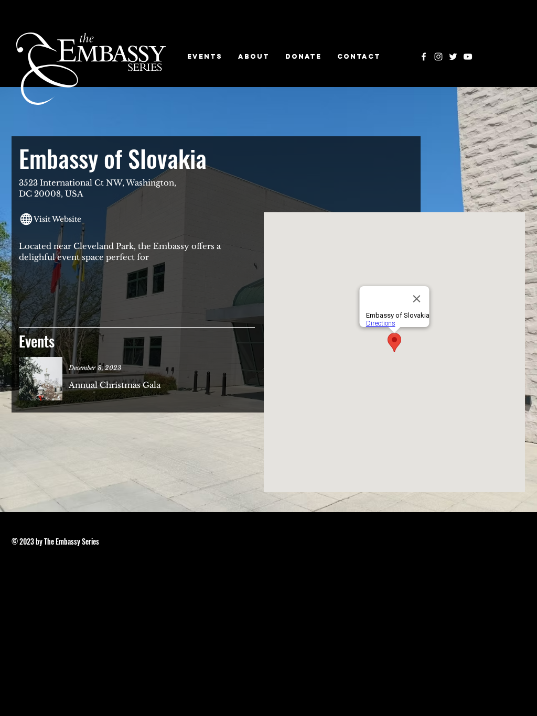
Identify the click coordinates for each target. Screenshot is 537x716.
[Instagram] (438, 56)
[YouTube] (468, 56)
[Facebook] (423, 56)
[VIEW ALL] (130, 380)
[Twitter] (453, 56)
